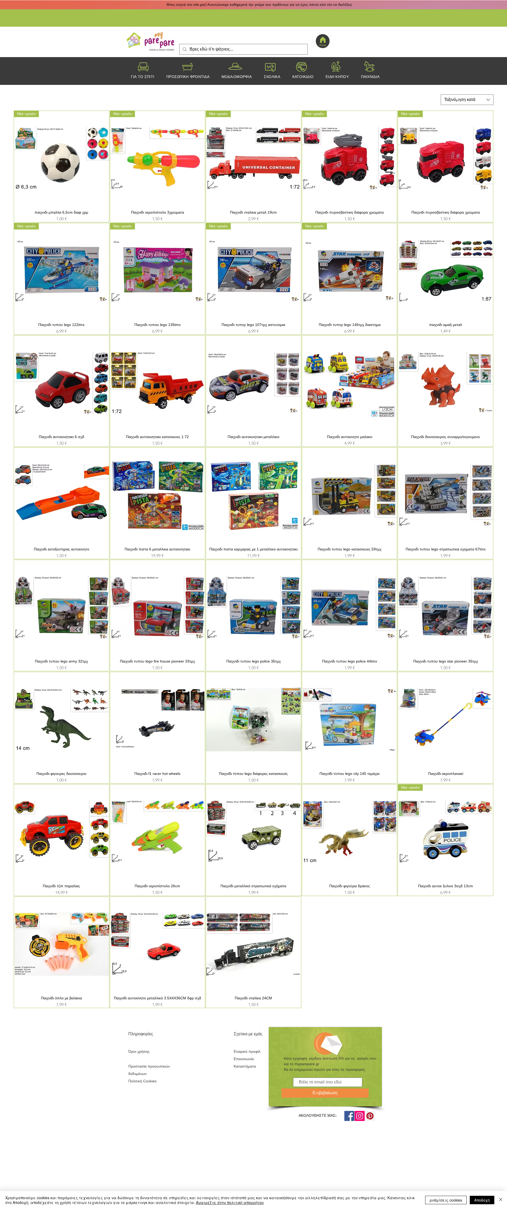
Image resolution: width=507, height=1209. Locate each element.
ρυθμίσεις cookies (446, 1200)
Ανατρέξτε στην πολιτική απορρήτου (230, 1202)
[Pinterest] (370, 1116)
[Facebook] (349, 1116)
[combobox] (467, 99)
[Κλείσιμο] (500, 1200)
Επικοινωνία (244, 1059)
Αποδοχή (482, 1200)
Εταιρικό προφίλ (247, 1051)
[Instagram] (360, 1116)
